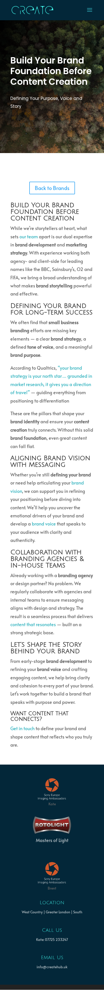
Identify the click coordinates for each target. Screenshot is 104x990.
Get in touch (22, 728)
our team (28, 236)
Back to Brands (52, 188)
